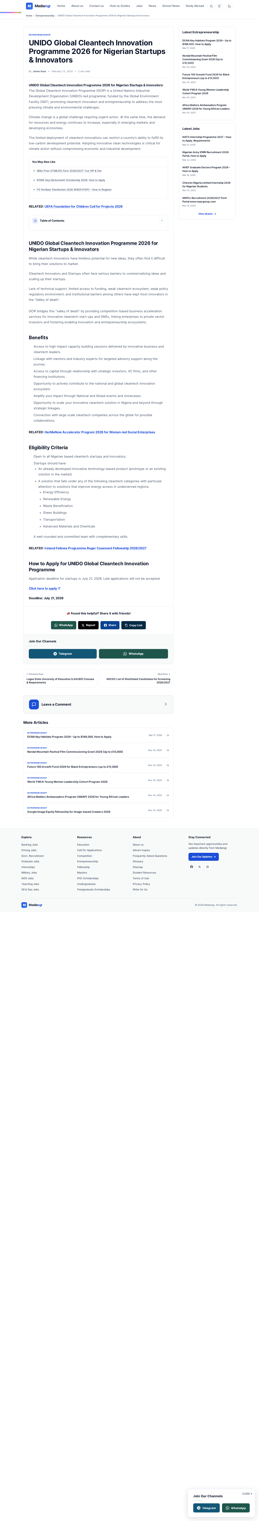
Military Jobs (29, 872)
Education (83, 844)
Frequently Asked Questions (150, 855)
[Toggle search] (211, 6)
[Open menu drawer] (219, 6)
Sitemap (138, 867)
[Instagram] (207, 867)
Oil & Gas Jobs (30, 889)
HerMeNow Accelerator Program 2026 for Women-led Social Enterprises (100, 432)
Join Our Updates (204, 856)
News (152, 6)
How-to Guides (120, 6)
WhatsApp (136, 653)
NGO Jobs (27, 878)
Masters (82, 872)
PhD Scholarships (88, 878)
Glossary (138, 861)
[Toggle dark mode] (229, 6)
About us (77, 6)
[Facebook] (191, 867)
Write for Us (140, 889)
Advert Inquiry (141, 850)
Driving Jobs (28, 850)
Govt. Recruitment (32, 855)
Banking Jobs (29, 844)
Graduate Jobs (30, 861)
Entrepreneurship (45, 15)
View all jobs (207, 213)
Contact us (96, 6)
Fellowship (83, 867)
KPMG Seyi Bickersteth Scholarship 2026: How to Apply (71, 180)
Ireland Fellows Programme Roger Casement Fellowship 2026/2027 (96, 548)
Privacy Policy (141, 883)
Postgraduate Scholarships (93, 889)
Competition (84, 855)
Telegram (65, 653)
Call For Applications (89, 850)
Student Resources (144, 872)
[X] (199, 867)
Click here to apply (44, 588)
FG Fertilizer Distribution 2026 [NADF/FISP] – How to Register (74, 189)
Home (61, 6)
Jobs (139, 6)
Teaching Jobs (30, 883)
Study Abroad (195, 6)
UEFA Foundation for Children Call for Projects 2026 (84, 206)
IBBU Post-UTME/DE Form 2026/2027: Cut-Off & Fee (69, 170)
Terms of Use (141, 878)
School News (171, 6)
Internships (28, 867)
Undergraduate (86, 883)
